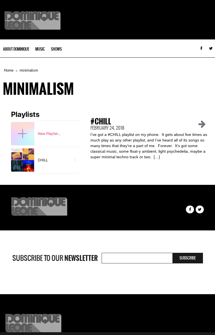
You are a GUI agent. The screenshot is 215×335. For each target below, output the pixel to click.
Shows (56, 49)
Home (8, 70)
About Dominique (16, 49)
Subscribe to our (55, 258)
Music (40, 49)
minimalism (29, 70)
